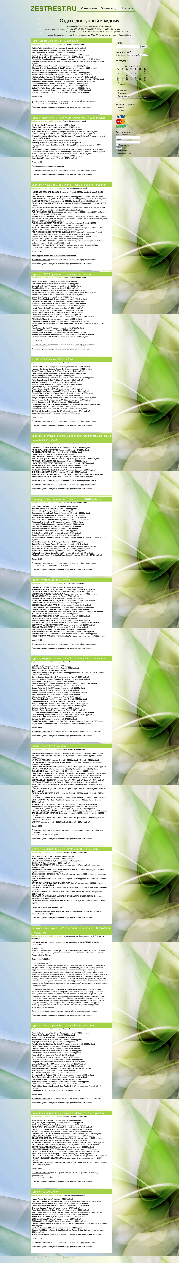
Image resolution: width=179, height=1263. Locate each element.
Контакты (127, 8)
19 (127, 78)
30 (73, 1258)
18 (122, 78)
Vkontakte (121, 108)
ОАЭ (64, 44)
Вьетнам (66, 188)
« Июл (122, 85)
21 (136, 78)
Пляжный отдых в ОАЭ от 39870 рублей (55, 40)
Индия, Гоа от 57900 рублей (48, 746)
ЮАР (94, 936)
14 (136, 76)
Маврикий (66, 852)
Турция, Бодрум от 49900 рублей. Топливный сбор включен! (68, 658)
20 (69, 1258)
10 (65, 1258)
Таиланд (66, 502)
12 (127, 76)
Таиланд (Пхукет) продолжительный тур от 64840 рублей (66, 499)
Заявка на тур (109, 8)
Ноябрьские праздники (70, 936)
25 (122, 80)
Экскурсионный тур (85, 936)
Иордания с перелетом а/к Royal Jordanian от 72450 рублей (67, 1113)
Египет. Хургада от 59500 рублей (51, 579)
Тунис (65, 1195)
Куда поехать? (121, 55)
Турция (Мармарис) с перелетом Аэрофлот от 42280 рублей (68, 117)
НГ (70, 444)
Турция (65, 121)
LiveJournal (122, 110)
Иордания (66, 1116)
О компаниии (89, 8)
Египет (65, 583)
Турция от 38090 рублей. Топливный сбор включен (62, 274)
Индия (65, 749)
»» (84, 1258)
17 (118, 78)
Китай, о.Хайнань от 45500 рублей (52, 359)
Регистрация (123, 151)
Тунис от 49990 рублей (45, 1191)
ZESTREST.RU (54, 8)
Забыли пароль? (124, 153)
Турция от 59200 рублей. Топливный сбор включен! (62, 1025)
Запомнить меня (125, 145)
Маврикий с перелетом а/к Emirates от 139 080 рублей (64, 849)
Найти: (119, 42)
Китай (65, 363)
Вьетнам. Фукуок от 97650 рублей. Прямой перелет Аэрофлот (69, 184)
